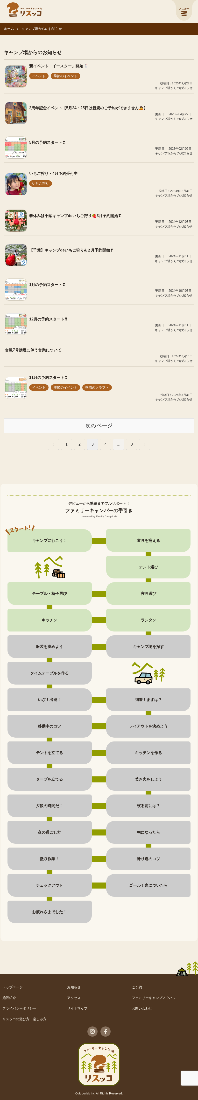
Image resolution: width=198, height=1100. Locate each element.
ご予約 (137, 987)
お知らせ (74, 987)
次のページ (99, 425)
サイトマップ (77, 1008)
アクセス (74, 998)
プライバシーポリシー (19, 1008)
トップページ (12, 987)
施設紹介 (9, 998)
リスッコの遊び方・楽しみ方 (24, 1019)
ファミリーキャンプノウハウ (154, 998)
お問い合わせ (142, 1008)
